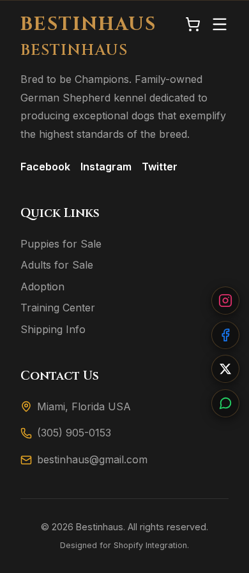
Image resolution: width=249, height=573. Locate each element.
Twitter (159, 166)
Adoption (42, 286)
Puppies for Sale (61, 243)
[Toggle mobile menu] (220, 25)
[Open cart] (192, 25)
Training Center (57, 307)
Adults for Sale (56, 264)
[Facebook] (225, 335)
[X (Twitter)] (225, 369)
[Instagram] (225, 300)
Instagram (106, 166)
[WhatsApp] (225, 403)
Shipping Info (53, 329)
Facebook (45, 166)
